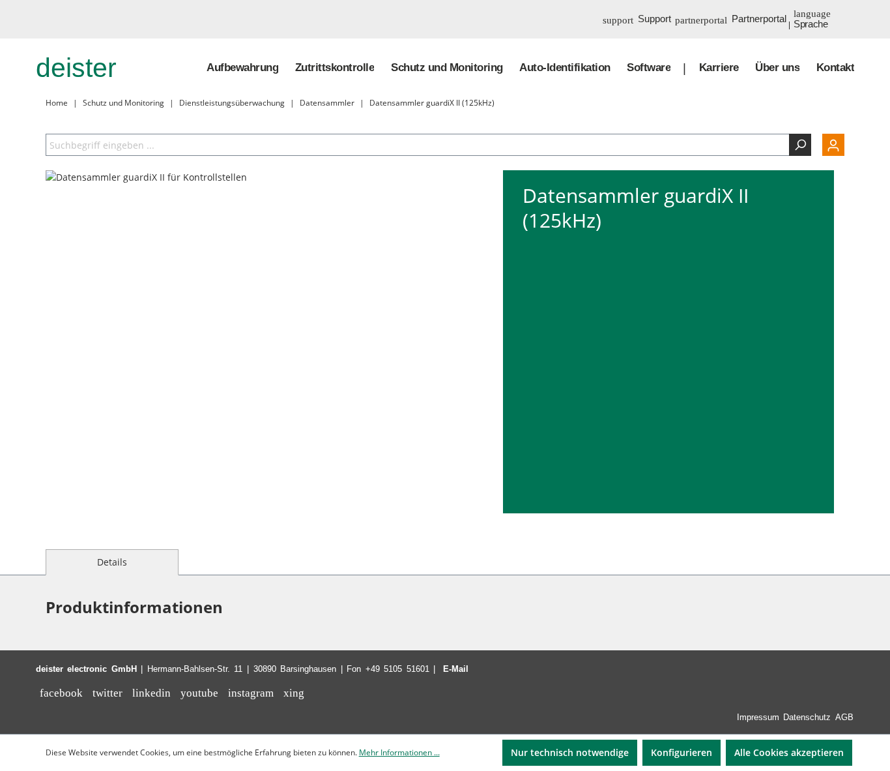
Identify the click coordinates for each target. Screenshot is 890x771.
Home (57, 102)
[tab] (112, 562)
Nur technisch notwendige (570, 752)
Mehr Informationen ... (399, 752)
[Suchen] (800, 145)
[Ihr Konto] (827, 145)
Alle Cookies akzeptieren (789, 752)
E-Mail (455, 669)
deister (76, 68)
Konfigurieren (681, 752)
